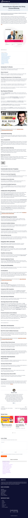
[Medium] (17, 511)
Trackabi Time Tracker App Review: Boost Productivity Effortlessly (21, 408)
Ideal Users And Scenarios (6, 471)
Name (2, 452)
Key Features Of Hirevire (4, 54)
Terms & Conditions (5, 507)
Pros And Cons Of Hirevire (6, 470)
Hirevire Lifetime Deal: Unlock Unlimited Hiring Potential (7, 408)
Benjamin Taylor (18, 428)
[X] (11, 511)
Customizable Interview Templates (6, 56)
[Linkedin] (13, 511)
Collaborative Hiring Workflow (5, 57)
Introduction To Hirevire (4, 53)
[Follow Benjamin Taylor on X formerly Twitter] (14, 403)
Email (16, 452)
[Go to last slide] (2, 424)
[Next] (25, 424)
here (1, 24)
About (3, 500)
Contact (3, 501)
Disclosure (3, 502)
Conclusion (2, 63)
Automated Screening (4, 55)
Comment (3, 442)
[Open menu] (26, 1)
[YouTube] (14, 511)
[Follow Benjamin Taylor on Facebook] (13, 403)
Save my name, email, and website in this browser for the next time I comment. (12, 454)
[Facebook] (10, 511)
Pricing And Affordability (6, 469)
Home (3, 503)
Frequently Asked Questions (7, 472)
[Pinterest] (16, 511)
